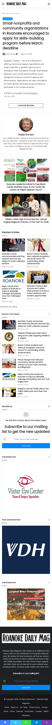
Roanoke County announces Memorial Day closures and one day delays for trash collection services (13, 259)
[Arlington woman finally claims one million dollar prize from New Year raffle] (9, 392)
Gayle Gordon (11, 54)
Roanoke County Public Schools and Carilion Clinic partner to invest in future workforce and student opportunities (38, 291)
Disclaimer (26, 715)
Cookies (39, 711)
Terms (5, 711)
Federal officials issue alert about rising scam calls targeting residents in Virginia (34, 335)
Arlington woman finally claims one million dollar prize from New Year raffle (33, 391)
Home (6, 13)
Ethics (12, 711)
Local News (15, 13)
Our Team (23, 707)
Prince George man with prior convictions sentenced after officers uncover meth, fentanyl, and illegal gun (32, 363)
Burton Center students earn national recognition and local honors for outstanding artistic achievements (38, 259)
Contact (45, 707)
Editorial (20, 711)
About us (14, 707)
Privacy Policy (34, 707)
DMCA (46, 711)
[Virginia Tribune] (16, 4)
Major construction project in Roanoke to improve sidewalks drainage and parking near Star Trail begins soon (11, 292)
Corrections (29, 711)
